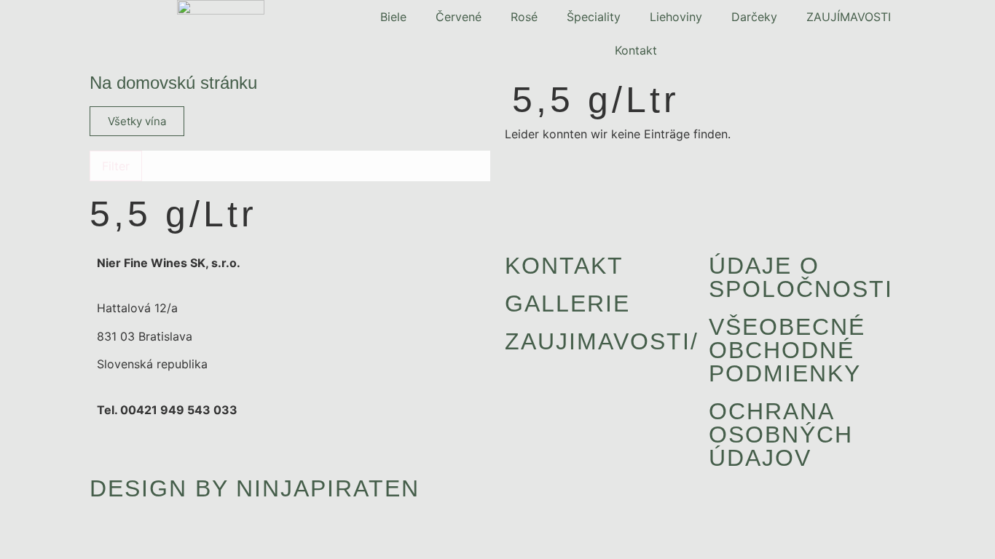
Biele (393, 16)
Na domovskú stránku (173, 82)
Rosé (524, 16)
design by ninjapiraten (255, 488)
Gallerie (567, 303)
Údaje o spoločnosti (801, 277)
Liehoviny (676, 16)
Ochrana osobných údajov (781, 434)
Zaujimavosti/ (602, 341)
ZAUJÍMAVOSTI (848, 16)
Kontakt (636, 50)
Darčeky (754, 16)
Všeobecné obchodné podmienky (787, 350)
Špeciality (594, 16)
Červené (458, 16)
